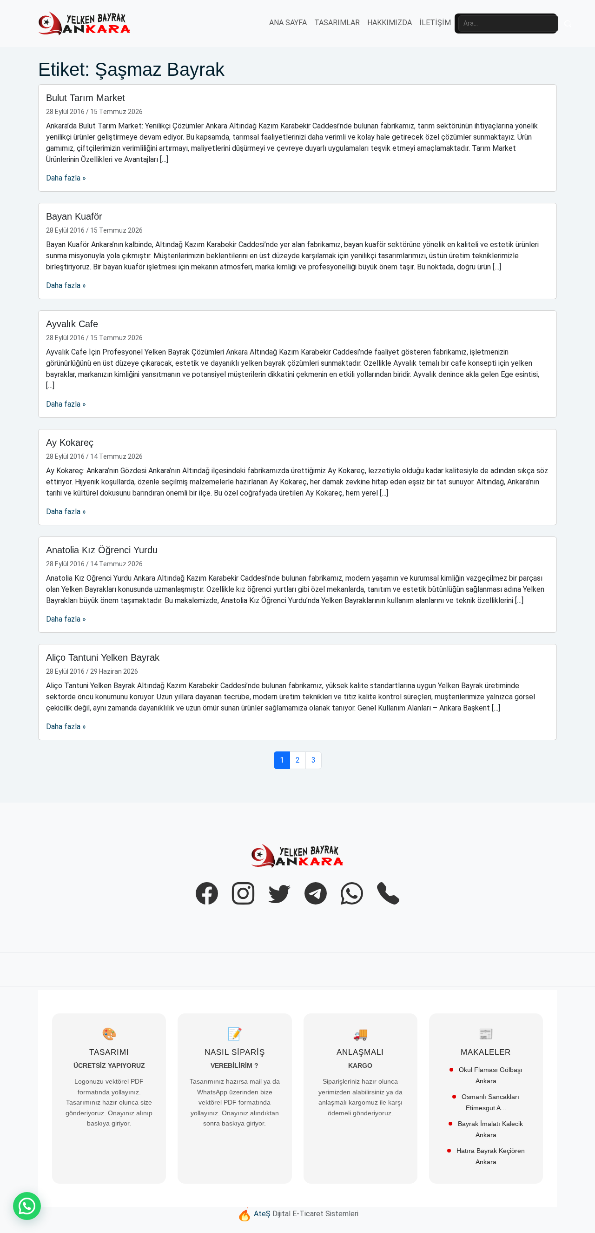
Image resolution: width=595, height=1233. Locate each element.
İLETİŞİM (435, 22)
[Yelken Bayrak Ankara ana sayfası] (297, 855)
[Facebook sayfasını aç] (207, 894)
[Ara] (568, 23)
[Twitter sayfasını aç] (279, 894)
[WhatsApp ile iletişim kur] (352, 894)
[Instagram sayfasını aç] (243, 894)
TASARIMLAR (337, 22)
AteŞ (262, 1214)
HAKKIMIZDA (389, 22)
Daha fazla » (66, 178)
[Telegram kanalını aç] (315, 894)
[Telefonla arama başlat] (388, 894)
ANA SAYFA (288, 22)
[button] (27, 1206)
